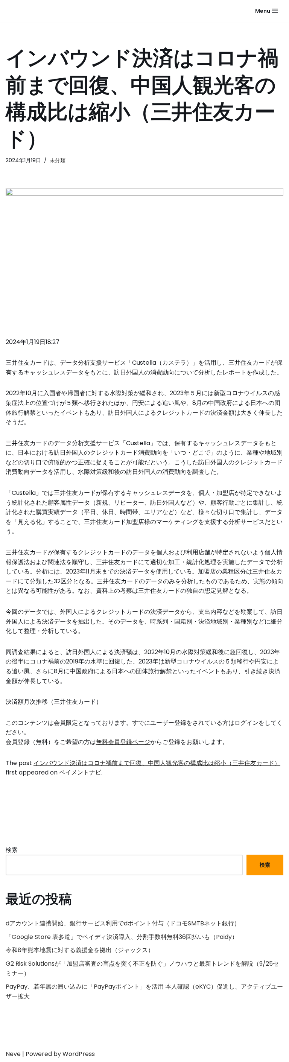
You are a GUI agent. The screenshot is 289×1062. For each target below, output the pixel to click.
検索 (12, 850)
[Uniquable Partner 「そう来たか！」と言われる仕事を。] (34, 11)
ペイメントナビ (80, 772)
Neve (13, 1054)
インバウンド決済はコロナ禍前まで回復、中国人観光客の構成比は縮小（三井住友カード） (156, 763)
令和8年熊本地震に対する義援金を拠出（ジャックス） (80, 950)
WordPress (78, 1054)
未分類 (57, 160)
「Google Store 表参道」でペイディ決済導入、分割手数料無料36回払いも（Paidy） (122, 937)
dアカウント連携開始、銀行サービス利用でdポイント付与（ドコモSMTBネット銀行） (123, 923)
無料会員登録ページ (123, 742)
